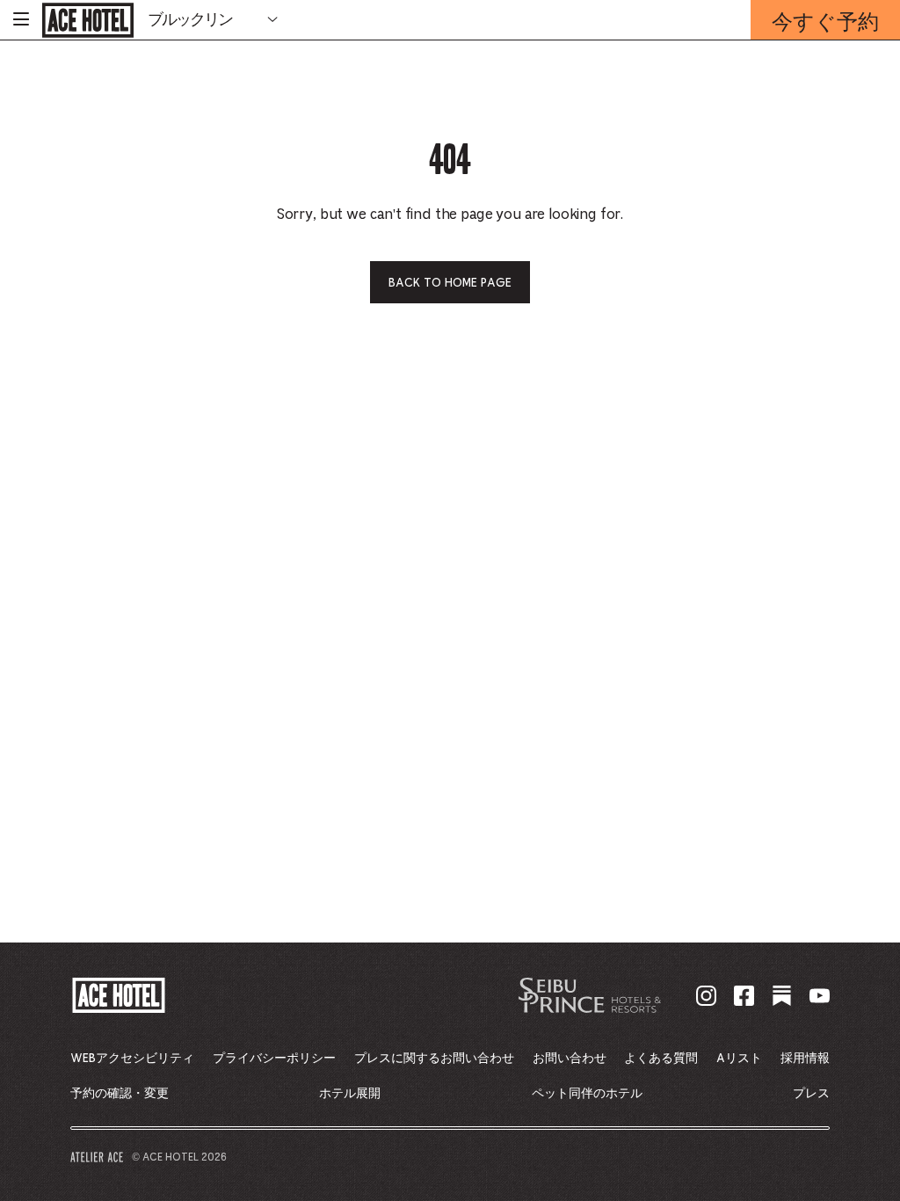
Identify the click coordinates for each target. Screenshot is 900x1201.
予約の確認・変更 (119, 1094)
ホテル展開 (350, 1094)
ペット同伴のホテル (587, 1094)
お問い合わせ (569, 1058)
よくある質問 (661, 1058)
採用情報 (805, 1058)
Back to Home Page (450, 283)
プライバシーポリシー (274, 1058)
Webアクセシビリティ (132, 1058)
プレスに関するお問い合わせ (434, 1058)
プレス (811, 1094)
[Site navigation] (21, 20)
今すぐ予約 (825, 23)
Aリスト (739, 1058)
